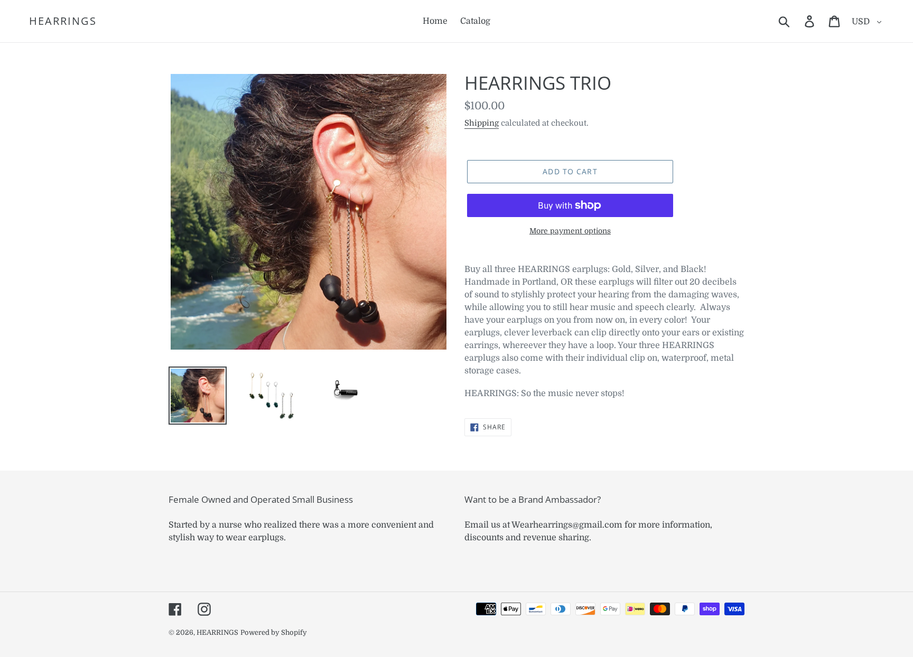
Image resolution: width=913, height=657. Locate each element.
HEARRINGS (63, 21)
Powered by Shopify (273, 632)
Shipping (481, 123)
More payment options (570, 231)
